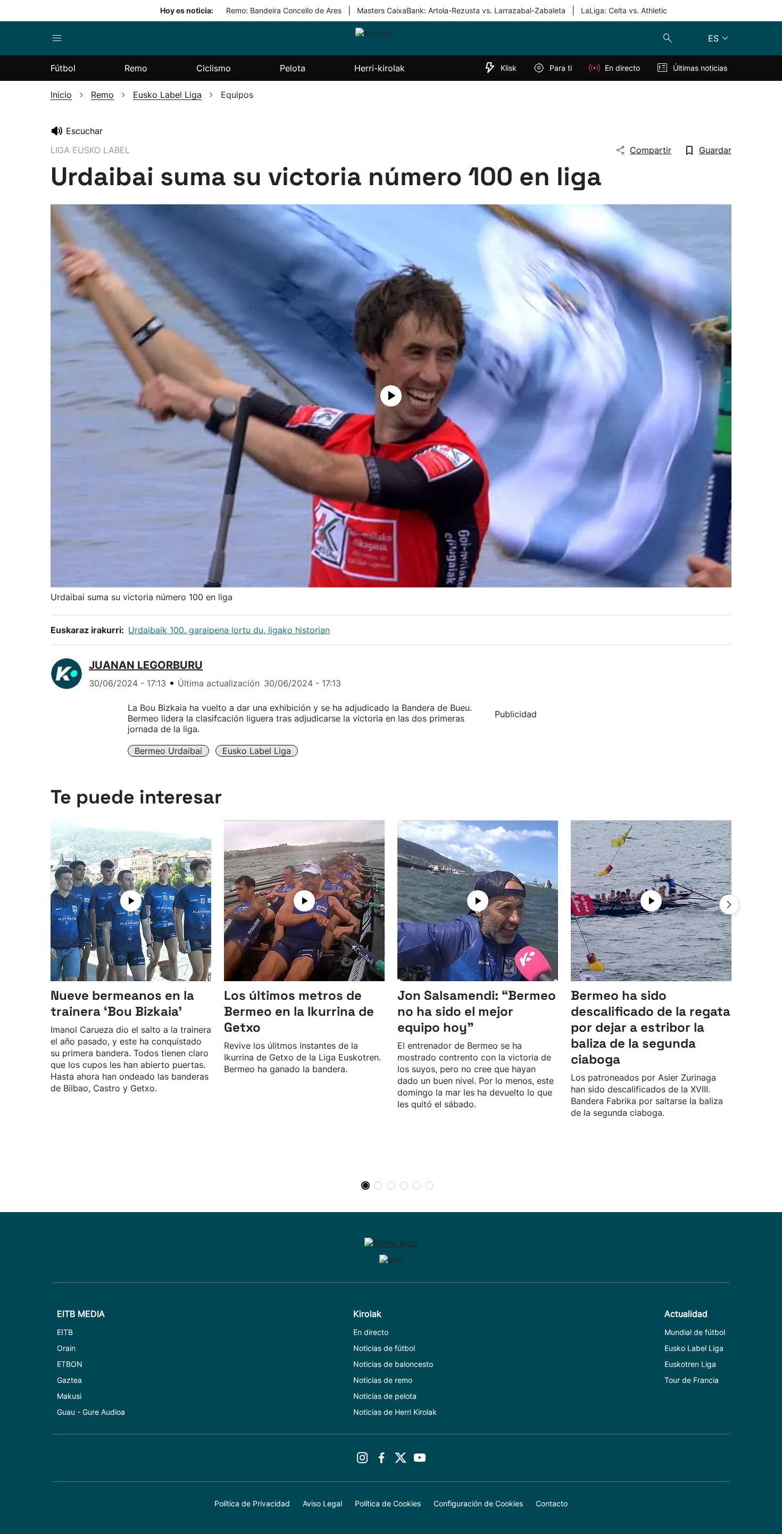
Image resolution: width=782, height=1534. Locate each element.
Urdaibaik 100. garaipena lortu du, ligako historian (229, 630)
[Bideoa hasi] (391, 396)
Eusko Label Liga (256, 750)
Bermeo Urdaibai (168, 750)
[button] (729, 904)
